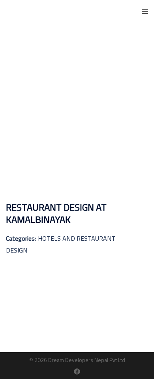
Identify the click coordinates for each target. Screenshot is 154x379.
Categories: (21, 238)
